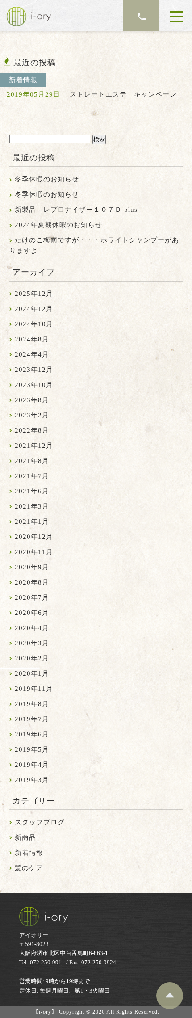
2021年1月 (32, 521)
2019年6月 (32, 734)
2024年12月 (34, 308)
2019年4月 (32, 764)
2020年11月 (34, 551)
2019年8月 (32, 703)
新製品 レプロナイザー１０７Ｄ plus (76, 209)
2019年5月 (32, 749)
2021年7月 (32, 476)
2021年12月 (34, 445)
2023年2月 (32, 415)
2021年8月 (32, 460)
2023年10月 (34, 384)
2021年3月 (32, 506)
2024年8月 (32, 339)
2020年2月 (32, 658)
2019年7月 (32, 719)
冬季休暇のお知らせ (47, 179)
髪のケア (29, 867)
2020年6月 (32, 612)
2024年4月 (32, 354)
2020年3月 (32, 643)
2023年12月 (34, 369)
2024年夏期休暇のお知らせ (58, 224)
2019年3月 (32, 779)
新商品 (25, 837)
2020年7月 (32, 597)
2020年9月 (32, 567)
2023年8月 (32, 400)
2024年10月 (34, 324)
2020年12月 (34, 536)
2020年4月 (32, 627)
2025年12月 (34, 293)
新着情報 (29, 852)
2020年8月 (32, 582)
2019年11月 (34, 688)
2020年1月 (32, 673)
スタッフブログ (40, 822)
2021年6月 (32, 491)
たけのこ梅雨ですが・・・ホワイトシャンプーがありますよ (94, 245)
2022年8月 (32, 430)
